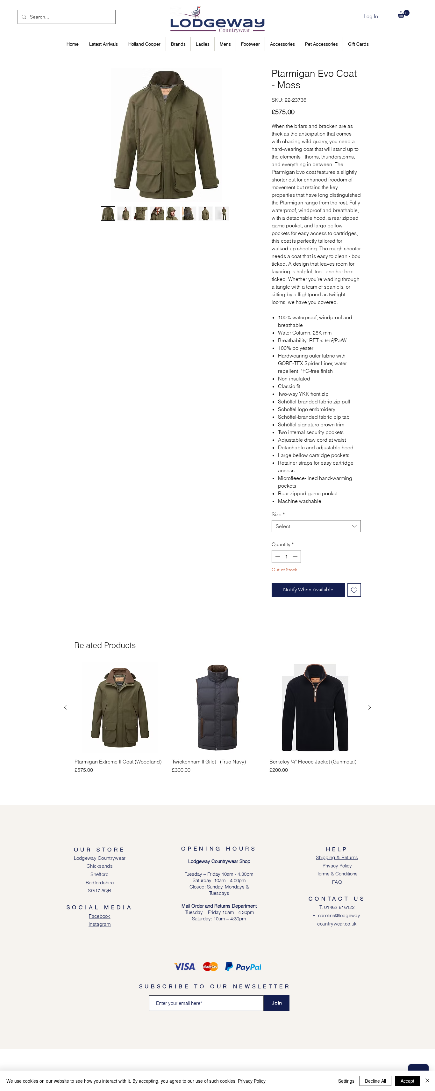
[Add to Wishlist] (354, 590)
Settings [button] (346, 1081)
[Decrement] (277, 556)
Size (278, 514)
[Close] (427, 1081)
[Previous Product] (65, 749)
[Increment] (295, 556)
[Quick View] (120, 749)
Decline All (375, 1081)
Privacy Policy (252, 1081)
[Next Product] (370, 749)
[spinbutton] (286, 556)
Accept (407, 1081)
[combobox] (316, 526)
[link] (404, 14)
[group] (217, 763)
